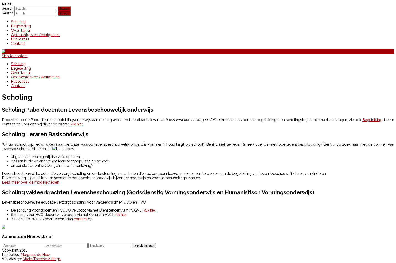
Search (8, 8)
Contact (18, 43)
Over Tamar (21, 30)
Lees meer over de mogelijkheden (30, 182)
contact (80, 219)
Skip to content (15, 56)
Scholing (18, 22)
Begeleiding (21, 26)
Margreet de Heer (35, 254)
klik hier (77, 124)
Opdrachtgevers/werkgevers (35, 35)
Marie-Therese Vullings (42, 259)
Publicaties (20, 39)
